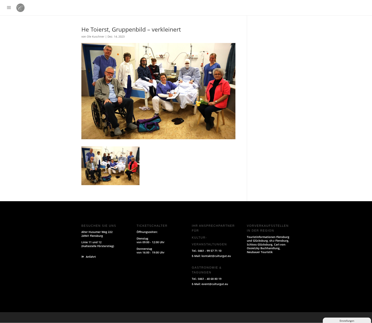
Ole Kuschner (95, 36)
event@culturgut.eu (215, 284)
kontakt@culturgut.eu (216, 256)
